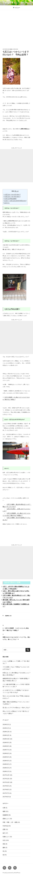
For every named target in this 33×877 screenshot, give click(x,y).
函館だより (6, 818)
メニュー (17, 7)
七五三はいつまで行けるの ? (12, 196)
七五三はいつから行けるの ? (12, 194)
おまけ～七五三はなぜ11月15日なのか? (15, 200)
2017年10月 (6, 782)
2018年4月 (6, 760)
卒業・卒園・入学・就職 (10, 822)
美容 (4, 844)
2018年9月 (6, 742)
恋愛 (4, 829)
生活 (10, 615)
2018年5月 (6, 757)
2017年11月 (6, 778)
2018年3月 (6, 764)
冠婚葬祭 (7, 615)
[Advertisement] (16, 27)
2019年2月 (6, 724)
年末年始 (5, 826)
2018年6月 (6, 753)
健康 (4, 811)
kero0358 (15, 49)
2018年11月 (6, 735)
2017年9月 (6, 786)
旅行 (4, 833)
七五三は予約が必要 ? (10, 198)
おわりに (7, 202)
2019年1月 (6, 728)
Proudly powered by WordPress (11, 872)
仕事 (4, 807)
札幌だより (6, 836)
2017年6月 (6, 796)
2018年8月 (6, 746)
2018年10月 (6, 739)
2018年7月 (6, 750)
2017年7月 (6, 793)
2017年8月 (6, 789)
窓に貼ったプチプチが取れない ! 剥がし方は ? (16, 707)
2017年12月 (6, 775)
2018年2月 (6, 768)
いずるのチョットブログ (15, 2)
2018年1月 (6, 771)
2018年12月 (6, 731)
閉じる (16, 191)
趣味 (4, 847)
